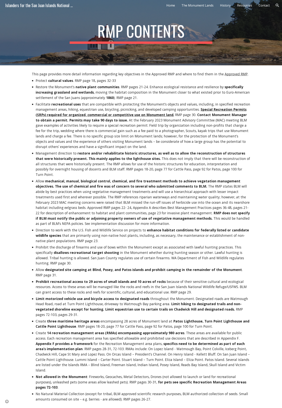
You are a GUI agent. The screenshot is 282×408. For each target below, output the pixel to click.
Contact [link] (264, 5)
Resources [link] (244, 5)
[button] (277, 5)
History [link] (225, 5)
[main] (141, 32)
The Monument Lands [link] (197, 5)
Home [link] (170, 5)
